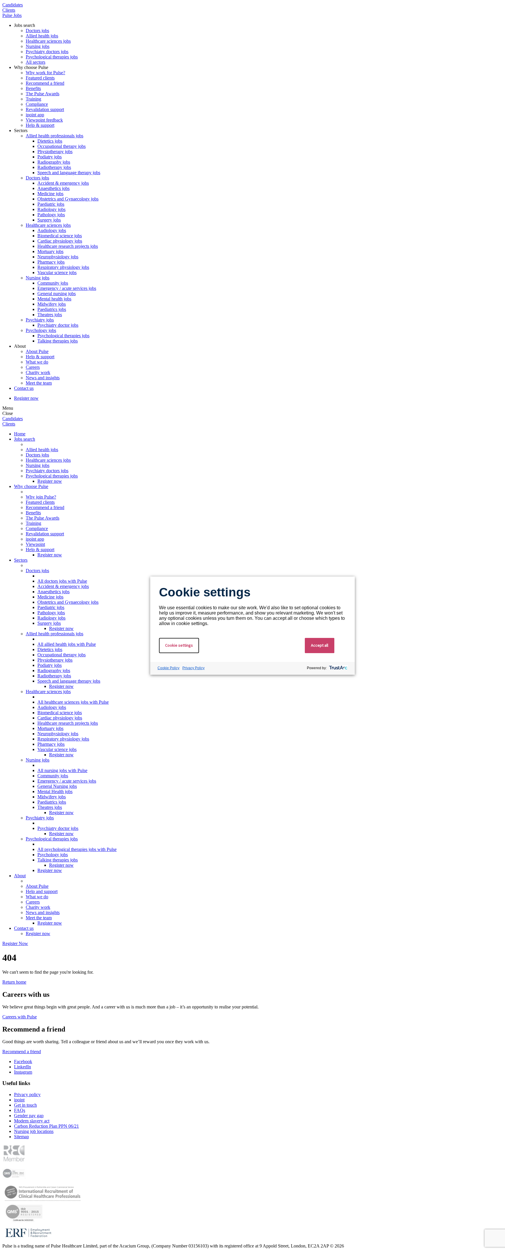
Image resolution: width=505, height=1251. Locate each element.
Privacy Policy (193, 668)
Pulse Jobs (12, 15)
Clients (8, 10)
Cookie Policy (168, 668)
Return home (14, 982)
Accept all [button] (319, 645)
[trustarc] (338, 668)
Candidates (12, 4)
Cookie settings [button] (179, 645)
